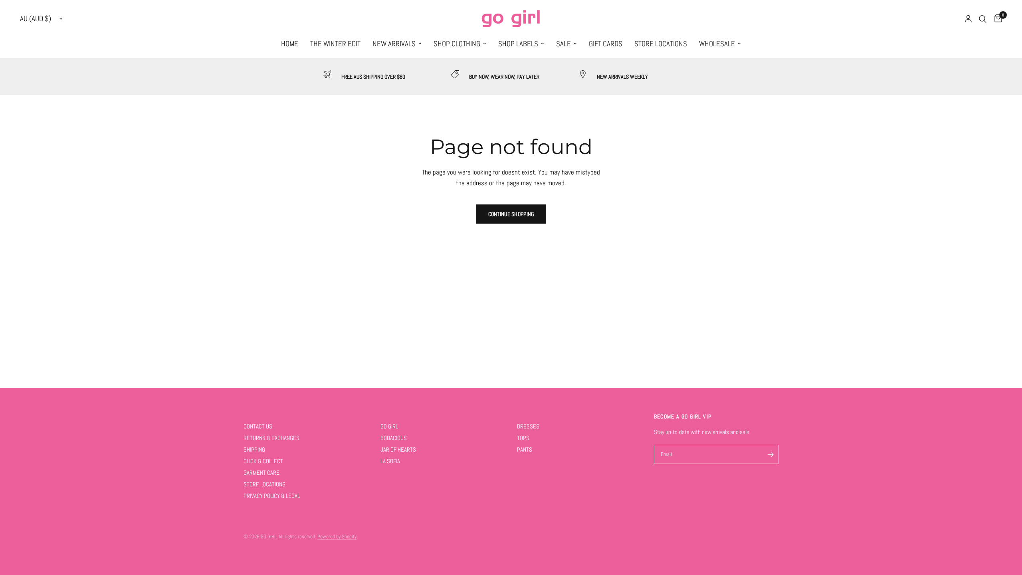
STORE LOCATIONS (660, 44)
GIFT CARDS (605, 44)
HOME (289, 44)
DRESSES (528, 426)
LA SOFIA (390, 461)
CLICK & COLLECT (263, 461)
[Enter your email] (770, 454)
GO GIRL (389, 426)
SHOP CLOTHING (457, 44)
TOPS (523, 438)
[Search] (982, 19)
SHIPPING (254, 449)
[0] (996, 19)
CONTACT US (258, 426)
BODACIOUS (393, 438)
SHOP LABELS (518, 44)
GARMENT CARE (261, 472)
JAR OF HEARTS (398, 449)
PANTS (524, 449)
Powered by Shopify (337, 536)
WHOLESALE (717, 44)
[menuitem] (289, 44)
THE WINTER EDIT (335, 44)
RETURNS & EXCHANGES (271, 438)
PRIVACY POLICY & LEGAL (272, 496)
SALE (563, 44)
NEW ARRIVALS (394, 44)
